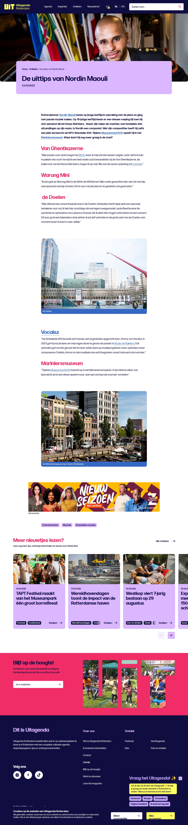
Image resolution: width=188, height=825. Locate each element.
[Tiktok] (39, 775)
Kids (127, 748)
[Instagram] (17, 775)
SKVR (81, 155)
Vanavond (135, 798)
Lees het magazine (92, 783)
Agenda (48, 6)
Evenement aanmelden (94, 748)
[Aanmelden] (59, 684)
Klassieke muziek (86, 525)
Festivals (21, 623)
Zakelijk (86, 762)
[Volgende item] (171, 635)
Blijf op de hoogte (91, 769)
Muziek (67, 525)
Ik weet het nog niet (160, 804)
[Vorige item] (161, 635)
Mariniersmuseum (52, 137)
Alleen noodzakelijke (120, 817)
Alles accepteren (155, 817)
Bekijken (53, 623)
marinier (137, 164)
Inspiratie (62, 6)
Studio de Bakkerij (124, 343)
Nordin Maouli (67, 115)
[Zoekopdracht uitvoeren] (180, 6)
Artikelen (77, 6)
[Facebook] (28, 775)
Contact (87, 755)
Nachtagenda (158, 741)
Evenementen (50, 525)
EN (123, 6)
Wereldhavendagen (81, 623)
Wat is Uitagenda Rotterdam (97, 741)
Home (25, 69)
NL (116, 6)
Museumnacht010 (112, 133)
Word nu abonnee (91, 776)
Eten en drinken (134, 623)
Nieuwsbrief (93, 6)
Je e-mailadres (23, 684)
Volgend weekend (139, 804)
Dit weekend (160, 798)
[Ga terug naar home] (17, 6)
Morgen (147, 798)
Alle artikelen (162, 541)
